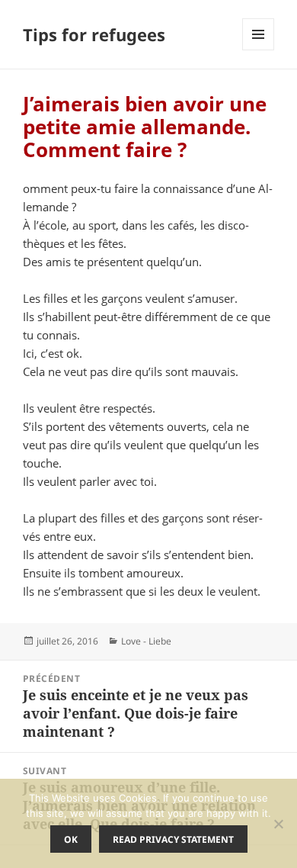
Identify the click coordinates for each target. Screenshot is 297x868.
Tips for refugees (94, 34)
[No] (278, 823)
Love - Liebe (146, 641)
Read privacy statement (173, 839)
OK (71, 839)
